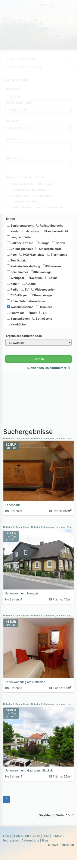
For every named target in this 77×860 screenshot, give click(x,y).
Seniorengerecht (22, 225)
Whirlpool (17, 278)
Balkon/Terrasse (21, 243)
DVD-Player (18, 295)
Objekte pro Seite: (51, 815)
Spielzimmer (19, 272)
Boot (33, 312)
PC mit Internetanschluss (27, 301)
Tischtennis (58, 254)
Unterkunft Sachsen (42, 438)
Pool (13, 254)
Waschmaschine (21, 307)
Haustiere (32, 231)
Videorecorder (44, 289)
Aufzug (30, 283)
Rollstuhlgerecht (51, 225)
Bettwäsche (43, 318)
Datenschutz (30, 840)
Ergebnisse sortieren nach (24, 335)
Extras (10, 218)
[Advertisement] (38, 399)
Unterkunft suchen (27, 836)
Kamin (14, 283)
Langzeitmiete (20, 237)
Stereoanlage (42, 295)
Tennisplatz (18, 260)
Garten (60, 243)
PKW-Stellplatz (33, 254)
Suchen (38, 359)
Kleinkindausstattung (25, 266)
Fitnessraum (54, 266)
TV (26, 289)
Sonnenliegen (20, 318)
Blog (45, 840)
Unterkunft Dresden (65, 704)
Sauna (53, 278)
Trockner (45, 307)
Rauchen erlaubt (56, 231)
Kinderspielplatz (50, 248)
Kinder (14, 231)
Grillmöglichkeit (21, 248)
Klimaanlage (43, 272)
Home (7, 836)
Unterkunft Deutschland (16, 438)
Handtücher (18, 324)
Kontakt (57, 836)
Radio (14, 289)
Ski (44, 312)
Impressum (11, 840)
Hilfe (46, 836)
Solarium (36, 278)
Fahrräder (17, 312)
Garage (44, 243)
